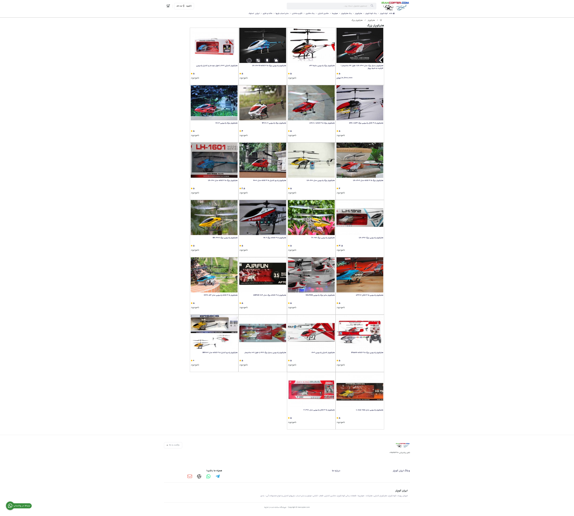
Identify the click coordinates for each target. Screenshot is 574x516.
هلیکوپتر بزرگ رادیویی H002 (227, 123)
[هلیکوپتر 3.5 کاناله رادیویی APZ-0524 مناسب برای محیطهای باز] (359, 102)
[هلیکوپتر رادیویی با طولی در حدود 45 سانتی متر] (214, 217)
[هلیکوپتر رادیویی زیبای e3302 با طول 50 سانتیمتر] (359, 274)
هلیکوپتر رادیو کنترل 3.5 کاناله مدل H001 (269, 180)
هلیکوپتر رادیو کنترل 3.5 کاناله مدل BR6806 (220, 352)
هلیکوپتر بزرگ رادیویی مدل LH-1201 (321, 180)
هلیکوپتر (358, 13)
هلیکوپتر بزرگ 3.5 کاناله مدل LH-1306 (368, 180)
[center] (372, 6)
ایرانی (257, 13)
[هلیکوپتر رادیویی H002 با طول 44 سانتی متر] (214, 102)
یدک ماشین (310, 13)
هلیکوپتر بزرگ (357, 20)
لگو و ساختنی (297, 13)
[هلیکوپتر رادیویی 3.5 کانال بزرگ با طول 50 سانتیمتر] (262, 274)
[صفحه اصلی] (381, 20)
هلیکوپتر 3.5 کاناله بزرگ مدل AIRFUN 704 (269, 295)
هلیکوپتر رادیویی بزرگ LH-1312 (371, 238)
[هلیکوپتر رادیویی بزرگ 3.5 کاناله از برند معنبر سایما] (311, 45)
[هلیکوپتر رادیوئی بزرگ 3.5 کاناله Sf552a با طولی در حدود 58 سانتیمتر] (359, 332)
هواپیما (335, 13)
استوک (251, 13)
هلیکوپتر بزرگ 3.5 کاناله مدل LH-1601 (223, 180)
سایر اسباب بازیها (282, 13)
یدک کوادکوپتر (371, 13)
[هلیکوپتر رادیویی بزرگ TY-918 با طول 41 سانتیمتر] (311, 217)
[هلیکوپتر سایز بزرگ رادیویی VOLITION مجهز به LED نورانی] (311, 274)
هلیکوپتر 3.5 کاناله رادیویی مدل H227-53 (221, 295)
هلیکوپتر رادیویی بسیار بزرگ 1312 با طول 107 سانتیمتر (265, 352)
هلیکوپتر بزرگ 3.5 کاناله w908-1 (322, 123)
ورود (187, 6)
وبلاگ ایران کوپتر (401, 471)
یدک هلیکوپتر (346, 13)
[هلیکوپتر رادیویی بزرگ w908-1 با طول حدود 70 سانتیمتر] (311, 102)
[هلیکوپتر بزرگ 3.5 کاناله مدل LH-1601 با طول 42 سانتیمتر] (214, 160)
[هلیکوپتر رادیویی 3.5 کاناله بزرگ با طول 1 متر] (262, 332)
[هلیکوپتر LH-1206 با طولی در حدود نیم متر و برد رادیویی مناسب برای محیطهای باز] (214, 45)
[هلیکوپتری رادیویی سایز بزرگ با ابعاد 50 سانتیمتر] (359, 389)
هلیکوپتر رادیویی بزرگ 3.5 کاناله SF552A (367, 352)
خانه (391, 13)
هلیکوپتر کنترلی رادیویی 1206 (323, 352)
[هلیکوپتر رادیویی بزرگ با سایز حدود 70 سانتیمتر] (262, 217)
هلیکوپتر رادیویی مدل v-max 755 (369, 410)
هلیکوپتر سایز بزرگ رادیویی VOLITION (320, 295)
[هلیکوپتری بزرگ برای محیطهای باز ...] (311, 160)
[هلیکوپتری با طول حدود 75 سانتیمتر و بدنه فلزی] (262, 160)
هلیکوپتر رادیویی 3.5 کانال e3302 (369, 295)
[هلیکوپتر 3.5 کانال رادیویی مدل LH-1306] (359, 160)
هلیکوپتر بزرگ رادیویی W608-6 (274, 123)
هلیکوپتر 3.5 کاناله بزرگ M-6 (275, 238)
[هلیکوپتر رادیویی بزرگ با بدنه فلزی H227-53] (214, 274)
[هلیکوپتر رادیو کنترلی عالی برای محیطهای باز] (214, 332)
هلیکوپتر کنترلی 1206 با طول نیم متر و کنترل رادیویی (217, 65)
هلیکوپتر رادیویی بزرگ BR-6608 (225, 238)
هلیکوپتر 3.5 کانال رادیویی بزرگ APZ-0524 (366, 123)
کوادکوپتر (384, 13)
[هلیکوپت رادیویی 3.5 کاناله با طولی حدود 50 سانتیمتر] (262, 45)
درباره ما (336, 471)
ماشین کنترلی (323, 13)
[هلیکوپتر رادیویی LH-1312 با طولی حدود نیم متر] (359, 217)
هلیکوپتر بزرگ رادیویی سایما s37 (322, 65)
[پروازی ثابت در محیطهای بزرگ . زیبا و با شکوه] (359, 45)
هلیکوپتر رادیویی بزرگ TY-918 (323, 238)
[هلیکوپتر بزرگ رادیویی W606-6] (262, 102)
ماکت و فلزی (267, 13)
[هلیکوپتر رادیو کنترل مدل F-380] (311, 389)
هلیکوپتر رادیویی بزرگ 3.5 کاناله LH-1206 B (269, 65)
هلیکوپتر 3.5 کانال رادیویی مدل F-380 (319, 410)
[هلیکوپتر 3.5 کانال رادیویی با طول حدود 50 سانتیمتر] (311, 332)
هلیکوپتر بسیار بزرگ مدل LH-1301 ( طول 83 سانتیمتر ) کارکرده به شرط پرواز (362, 67)
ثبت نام (179, 6)
